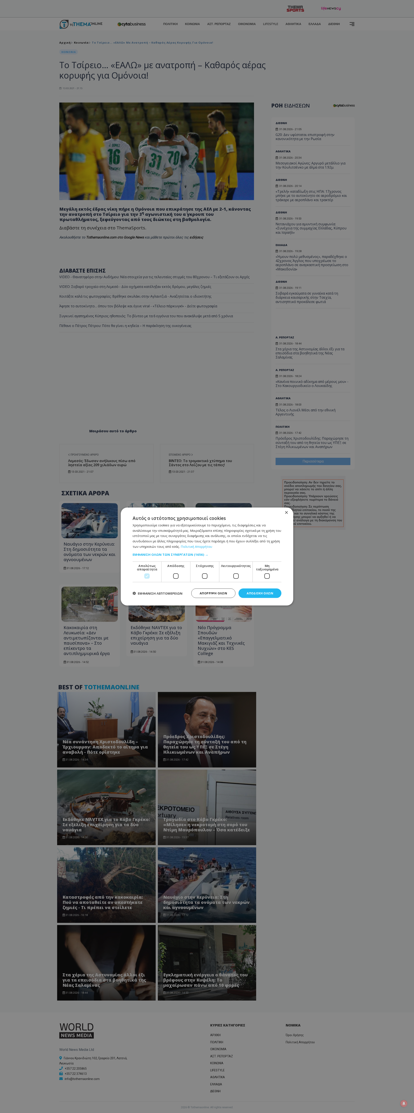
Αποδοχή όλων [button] (260, 593)
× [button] (286, 512)
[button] (207, 554)
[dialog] (207, 556)
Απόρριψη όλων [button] (213, 593)
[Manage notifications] (403, 1103)
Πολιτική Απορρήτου (196, 546)
